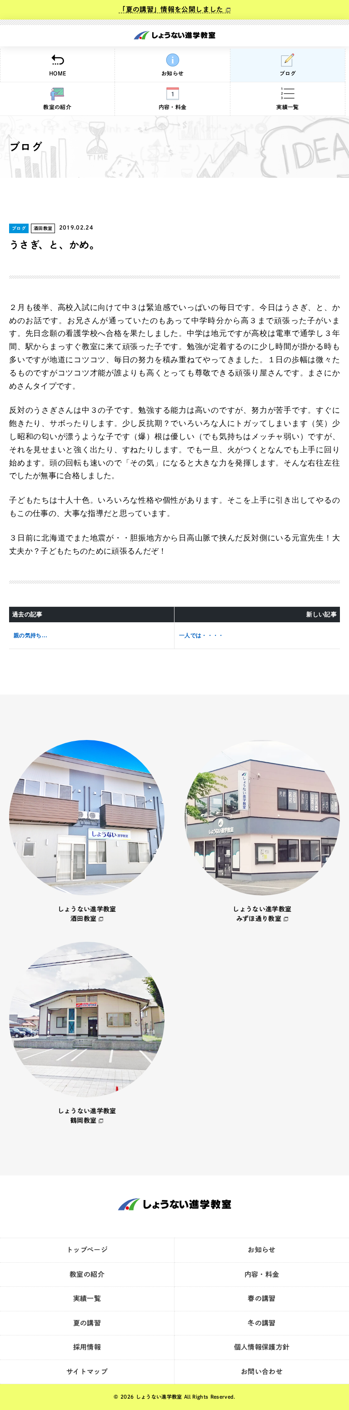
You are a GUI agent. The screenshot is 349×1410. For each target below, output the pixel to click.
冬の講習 (261, 1323)
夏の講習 (87, 1323)
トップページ (87, 1249)
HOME (57, 73)
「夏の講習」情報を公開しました (171, 9)
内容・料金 (173, 107)
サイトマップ (87, 1371)
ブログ (287, 73)
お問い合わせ (262, 1371)
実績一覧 (287, 107)
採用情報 (87, 1347)
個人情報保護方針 (262, 1347)
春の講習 (261, 1298)
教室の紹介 (57, 107)
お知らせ (172, 73)
